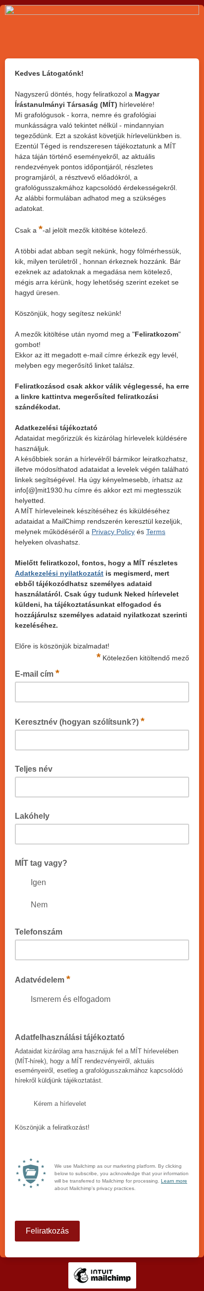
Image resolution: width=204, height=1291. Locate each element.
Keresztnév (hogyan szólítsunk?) (80, 721)
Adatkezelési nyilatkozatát (59, 573)
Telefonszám (38, 932)
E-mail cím (37, 673)
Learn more (174, 1181)
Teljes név (33, 769)
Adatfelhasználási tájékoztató (70, 1037)
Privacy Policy (113, 532)
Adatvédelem (42, 979)
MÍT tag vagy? (41, 863)
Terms (155, 532)
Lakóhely (32, 816)
